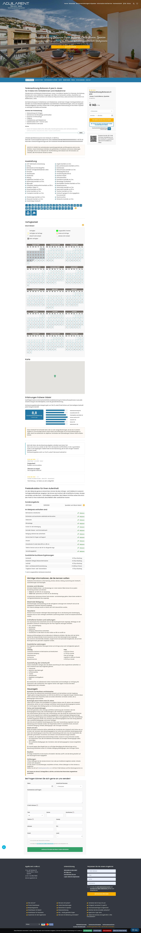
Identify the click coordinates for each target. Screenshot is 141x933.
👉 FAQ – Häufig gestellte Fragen (66, 912)
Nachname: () (70, 812)
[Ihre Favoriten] (137, 4)
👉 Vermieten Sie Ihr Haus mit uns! (96, 903)
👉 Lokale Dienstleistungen (64, 905)
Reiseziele (72, 3)
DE (125, 3)
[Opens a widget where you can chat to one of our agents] (134, 930)
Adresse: (29, 826)
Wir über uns (67, 872)
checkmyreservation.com (45, 768)
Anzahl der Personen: (62, 783)
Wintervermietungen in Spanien (86, 3)
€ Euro (129, 3)
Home (66, 3)
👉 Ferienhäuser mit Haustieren (35, 912)
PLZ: (57, 826)
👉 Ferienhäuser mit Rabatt (33, 910)
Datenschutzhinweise (95, 924)
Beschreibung (30, 80)
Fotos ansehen (71, 47)
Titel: (28, 812)
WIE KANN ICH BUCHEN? (70, 870)
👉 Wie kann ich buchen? (63, 903)
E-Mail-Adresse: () (32, 805)
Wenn (28, 783)
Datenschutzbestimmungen (45, 843)
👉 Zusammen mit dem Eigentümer (36, 915)
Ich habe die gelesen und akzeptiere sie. (49, 843)
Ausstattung (39, 80)
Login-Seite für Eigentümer (71, 876)
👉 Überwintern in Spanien (64, 907)
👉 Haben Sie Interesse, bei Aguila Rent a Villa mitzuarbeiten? (99, 915)
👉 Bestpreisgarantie (32, 907)
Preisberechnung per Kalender (101, 120)
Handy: (58, 819)
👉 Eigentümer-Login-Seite (94, 912)
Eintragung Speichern (101, 894)
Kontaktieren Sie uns (70, 874)
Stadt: (29, 833)
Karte (60, 80)
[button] (55, 376)
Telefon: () (30, 819)
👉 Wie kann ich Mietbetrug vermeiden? (67, 915)
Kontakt (88, 80)
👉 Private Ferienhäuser (32, 905)
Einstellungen (97, 930)
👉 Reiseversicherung (62, 910)
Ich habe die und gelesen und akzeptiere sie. (102, 888)
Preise (73, 80)
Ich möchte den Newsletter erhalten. (40, 840)
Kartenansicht (117, 3)
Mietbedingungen (81, 924)
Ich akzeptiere (87, 930)
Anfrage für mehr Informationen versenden (55, 849)
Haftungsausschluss (103, 887)
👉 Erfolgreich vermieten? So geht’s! (97, 905)
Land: (57, 833)
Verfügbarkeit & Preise (50, 80)
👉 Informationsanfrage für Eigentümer (98, 907)
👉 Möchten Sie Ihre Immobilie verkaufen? (98, 910)
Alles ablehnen (107, 930)
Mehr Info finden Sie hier (119, 930)
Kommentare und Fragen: (34, 790)
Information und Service (104, 3)
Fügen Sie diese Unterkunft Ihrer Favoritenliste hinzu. (102, 124)
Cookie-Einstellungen (79, 926)
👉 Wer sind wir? (30, 903)
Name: (48, 812)
